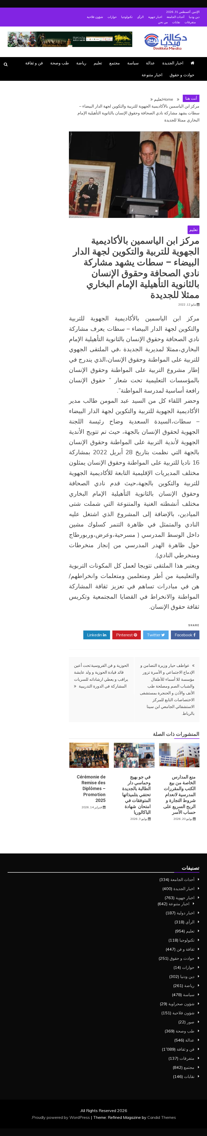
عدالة (150, 62)
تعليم (98, 62)
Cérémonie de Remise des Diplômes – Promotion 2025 (91, 788)
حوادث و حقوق (182, 74)
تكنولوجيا (127, 17)
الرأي (140, 17)
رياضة (81, 62)
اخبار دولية (185, 912)
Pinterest (125, 634)
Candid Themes (161, 1117)
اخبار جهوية (155, 17)
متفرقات (190, 22)
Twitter (154, 634)
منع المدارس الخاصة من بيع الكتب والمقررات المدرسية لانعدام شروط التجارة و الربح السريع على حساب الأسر (179, 794)
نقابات (176, 22)
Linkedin (95, 634)
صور (190, 1021)
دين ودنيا (194, 17)
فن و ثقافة (34, 62)
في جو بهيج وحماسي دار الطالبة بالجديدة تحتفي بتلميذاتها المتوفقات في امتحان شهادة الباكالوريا (136, 794)
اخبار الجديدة (172, 62)
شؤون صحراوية (181, 1003)
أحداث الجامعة (175, 17)
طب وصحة (59, 62)
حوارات (112, 17)
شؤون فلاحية (95, 17)
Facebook (184, 634)
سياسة (133, 62)
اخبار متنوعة (152, 74)
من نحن (163, 22)
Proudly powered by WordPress (61, 1117)
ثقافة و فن (185, 949)
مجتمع (114, 62)
